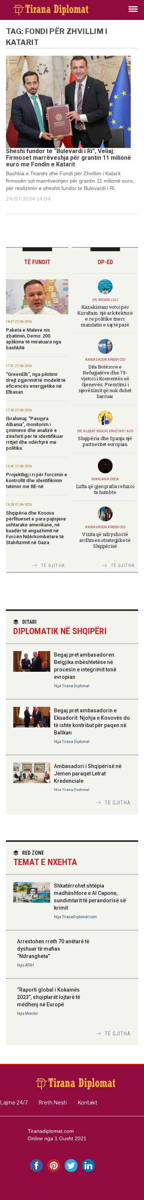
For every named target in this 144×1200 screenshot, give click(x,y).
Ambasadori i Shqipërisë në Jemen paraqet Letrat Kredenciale (87, 773)
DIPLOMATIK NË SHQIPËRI (60, 627)
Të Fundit (37, 262)
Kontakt (87, 1102)
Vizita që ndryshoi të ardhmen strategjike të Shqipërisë (104, 540)
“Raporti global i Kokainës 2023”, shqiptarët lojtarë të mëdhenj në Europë (48, 997)
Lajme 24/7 (14, 1102)
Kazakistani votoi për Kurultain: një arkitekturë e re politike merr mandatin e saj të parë (105, 316)
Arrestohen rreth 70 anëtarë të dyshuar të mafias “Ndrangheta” (53, 948)
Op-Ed (105, 262)
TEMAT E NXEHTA (45, 858)
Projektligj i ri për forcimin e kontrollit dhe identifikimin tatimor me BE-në (36, 480)
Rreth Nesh (52, 1102)
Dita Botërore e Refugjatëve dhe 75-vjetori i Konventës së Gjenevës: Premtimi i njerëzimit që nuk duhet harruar (105, 381)
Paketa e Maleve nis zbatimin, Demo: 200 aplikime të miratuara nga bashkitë (33, 338)
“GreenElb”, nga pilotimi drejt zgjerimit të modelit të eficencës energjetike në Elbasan (36, 383)
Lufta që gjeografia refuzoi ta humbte (105, 489)
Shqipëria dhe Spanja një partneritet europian (105, 441)
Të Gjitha (53, 565)
